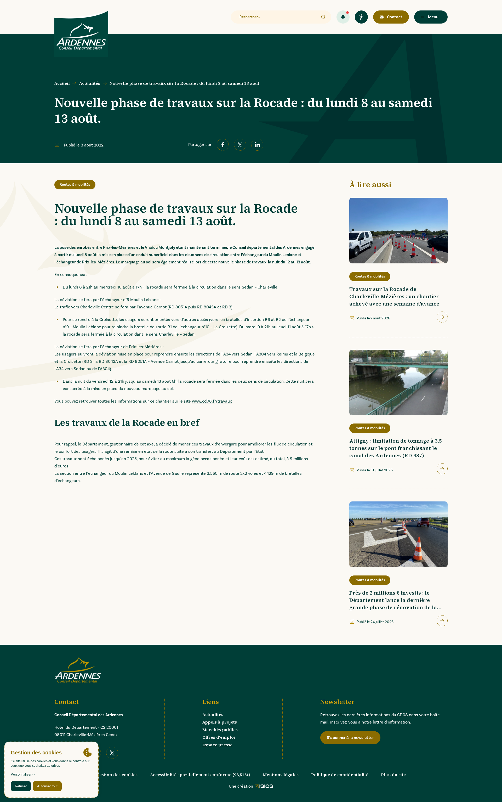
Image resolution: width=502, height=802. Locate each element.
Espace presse (217, 745)
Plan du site (393, 774)
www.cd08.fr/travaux (212, 401)
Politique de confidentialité (339, 774)
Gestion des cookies (117, 774)
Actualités (89, 83)
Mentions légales (281, 774)
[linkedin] (257, 145)
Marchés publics (220, 729)
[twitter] (240, 145)
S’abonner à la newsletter (350, 737)
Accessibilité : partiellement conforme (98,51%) (200, 774)
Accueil (62, 83)
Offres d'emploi (218, 737)
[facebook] (223, 145)
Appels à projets (219, 722)
